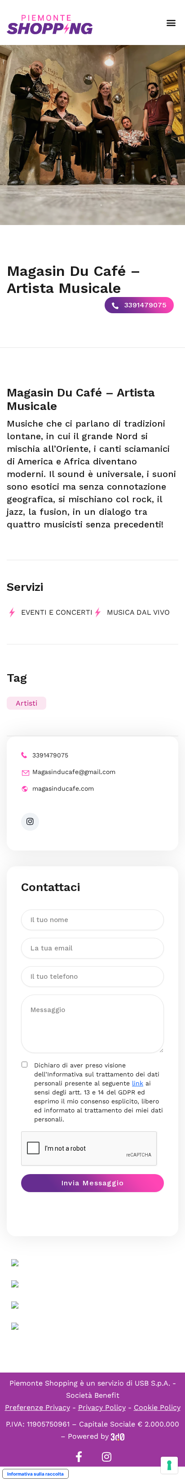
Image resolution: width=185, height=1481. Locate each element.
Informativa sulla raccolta (35, 1473)
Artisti (26, 703)
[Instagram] (106, 1456)
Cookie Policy (157, 1407)
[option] (92, 135)
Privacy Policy (102, 1407)
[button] (170, 22)
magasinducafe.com (63, 788)
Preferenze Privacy (37, 1407)
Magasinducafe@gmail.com (73, 771)
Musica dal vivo (138, 612)
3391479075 (144, 305)
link (137, 1083)
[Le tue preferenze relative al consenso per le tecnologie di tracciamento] (169, 1465)
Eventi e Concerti (56, 612)
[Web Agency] (117, 1436)
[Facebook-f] (78, 1456)
